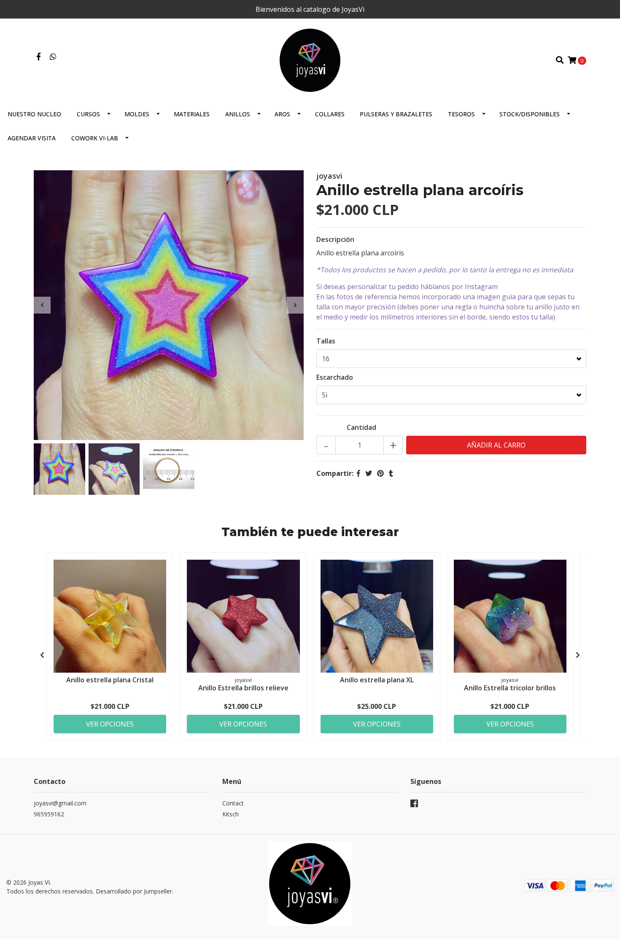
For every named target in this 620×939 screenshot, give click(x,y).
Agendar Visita (32, 138)
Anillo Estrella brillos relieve (243, 687)
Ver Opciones (110, 724)
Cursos (88, 114)
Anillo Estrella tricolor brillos (510, 687)
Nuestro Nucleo (34, 114)
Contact (233, 803)
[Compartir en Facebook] (358, 473)
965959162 (49, 814)
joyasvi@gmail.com (60, 803)
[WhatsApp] (53, 57)
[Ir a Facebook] (38, 57)
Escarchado (334, 377)
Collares (330, 114)
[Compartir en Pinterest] (380, 473)
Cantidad (361, 427)
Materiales (192, 114)
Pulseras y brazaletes (396, 114)
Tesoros (461, 114)
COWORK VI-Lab (94, 138)
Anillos (237, 114)
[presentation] (42, 305)
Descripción (335, 239)
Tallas (325, 341)
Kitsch (230, 814)
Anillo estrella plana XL (377, 679)
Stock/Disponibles (529, 114)
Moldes (136, 114)
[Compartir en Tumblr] (391, 473)
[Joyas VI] (310, 59)
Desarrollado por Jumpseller (134, 891)
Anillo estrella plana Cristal (110, 679)
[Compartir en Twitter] (368, 473)
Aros (282, 114)
